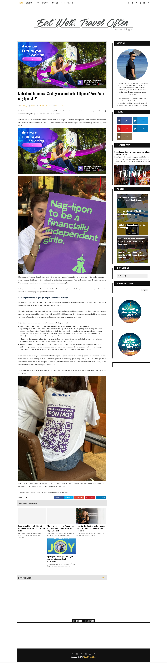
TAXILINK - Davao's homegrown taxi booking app (132, 226)
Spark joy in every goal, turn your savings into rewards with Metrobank (60, 559)
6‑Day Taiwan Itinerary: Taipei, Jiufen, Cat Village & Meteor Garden (132, 153)
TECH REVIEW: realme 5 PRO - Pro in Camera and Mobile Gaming (131, 199)
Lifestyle (45, 3)
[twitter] (136, 3)
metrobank (49, 106)
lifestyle (42, 106)
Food (37, 3)
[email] (144, 3)
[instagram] (132, 3)
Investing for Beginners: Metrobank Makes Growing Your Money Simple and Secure (90, 528)
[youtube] (140, 3)
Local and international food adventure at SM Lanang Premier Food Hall (131, 255)
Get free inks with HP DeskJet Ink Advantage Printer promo (132, 212)
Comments (59, 106)
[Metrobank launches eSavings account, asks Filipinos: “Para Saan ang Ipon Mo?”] (62, 65)
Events (29, 3)
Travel (70, 3)
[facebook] (128, 3)
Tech (63, 3)
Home (21, 3)
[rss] (148, 3)
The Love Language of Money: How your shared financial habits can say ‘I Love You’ (60, 528)
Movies (55, 3)
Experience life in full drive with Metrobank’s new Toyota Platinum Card (31, 528)
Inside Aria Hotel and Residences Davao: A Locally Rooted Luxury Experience (131, 241)
